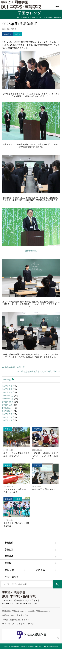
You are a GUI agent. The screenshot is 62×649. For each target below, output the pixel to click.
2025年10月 (7, 401)
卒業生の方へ (22, 615)
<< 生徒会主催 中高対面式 (14, 367)
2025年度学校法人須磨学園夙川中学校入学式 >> (38, 371)
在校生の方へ (8, 615)
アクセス (40, 569)
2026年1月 (7, 392)
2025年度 (6, 379)
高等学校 (9, 556)
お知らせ (9, 569)
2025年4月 (7, 420)
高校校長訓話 (31, 250)
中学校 (8, 562)
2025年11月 (7, 398)
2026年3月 (7, 386)
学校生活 (9, 549)
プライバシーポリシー (26, 623)
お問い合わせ (12, 576)
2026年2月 (7, 389)
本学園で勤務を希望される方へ (16, 619)
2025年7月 (7, 410)
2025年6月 (7, 414)
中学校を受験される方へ (39, 611)
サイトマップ (8, 623)
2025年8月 (7, 407)
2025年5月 (7, 417)
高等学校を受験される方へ (14, 611)
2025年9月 (7, 404)
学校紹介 (9, 542)
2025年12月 (7, 395)
